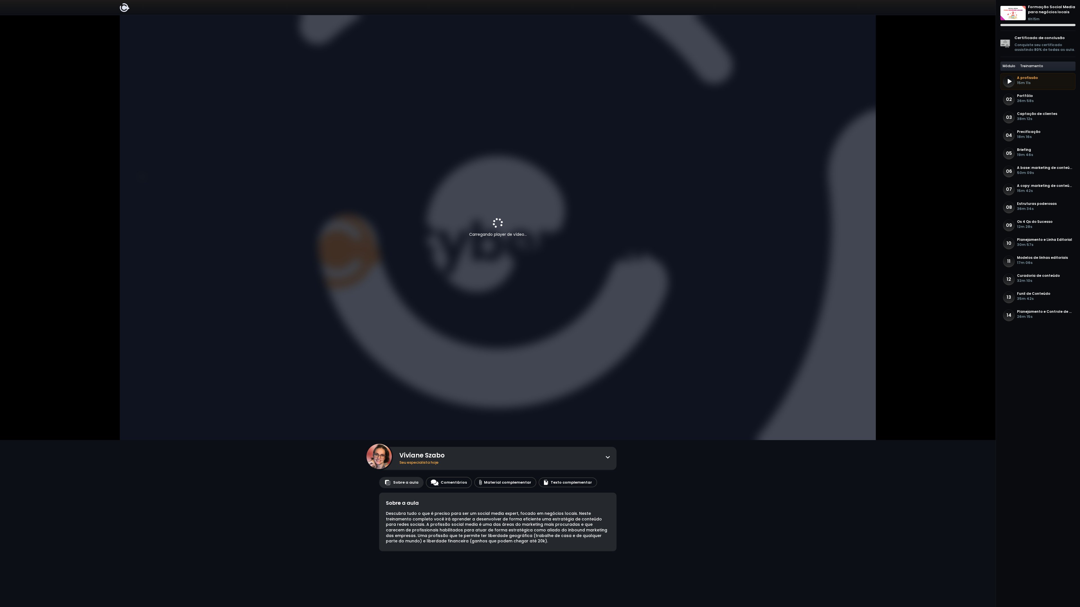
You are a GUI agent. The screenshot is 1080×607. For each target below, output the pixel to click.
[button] (1038, 81)
